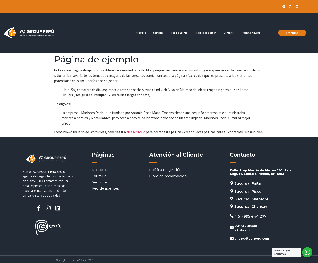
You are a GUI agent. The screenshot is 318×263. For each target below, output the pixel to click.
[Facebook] (284, 6)
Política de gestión (206, 32)
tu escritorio (136, 132)
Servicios (158, 32)
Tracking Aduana (250, 32)
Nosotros (141, 32)
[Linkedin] (296, 6)
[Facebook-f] (39, 208)
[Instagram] (290, 6)
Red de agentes (180, 32)
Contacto (229, 32)
